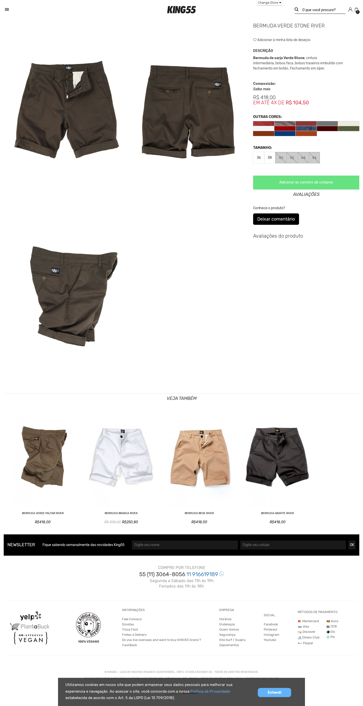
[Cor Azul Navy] (285, 133)
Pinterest (270, 629)
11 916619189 (202, 574)
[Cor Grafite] (327, 123)
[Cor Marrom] (306, 133)
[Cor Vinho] (306, 123)
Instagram (271, 635)
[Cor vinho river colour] (285, 128)
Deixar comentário (276, 219)
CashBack (129, 645)
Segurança (227, 635)
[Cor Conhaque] (263, 133)
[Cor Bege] (348, 123)
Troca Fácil (130, 629)
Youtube (270, 640)
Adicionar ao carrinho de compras (306, 182)
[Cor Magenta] (263, 123)
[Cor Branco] (263, 128)
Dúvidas (128, 624)
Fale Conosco (132, 619)
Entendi (274, 692)
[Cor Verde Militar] (348, 128)
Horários (225, 619)
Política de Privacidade (210, 691)
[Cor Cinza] (285, 123)
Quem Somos (229, 629)
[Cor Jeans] (306, 128)
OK (352, 545)
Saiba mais (261, 89)
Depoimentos (229, 645)
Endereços (227, 624)
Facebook (271, 624)
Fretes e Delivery (134, 635)
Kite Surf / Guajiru (232, 640)
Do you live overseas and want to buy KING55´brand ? (161, 640)
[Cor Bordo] (327, 128)
